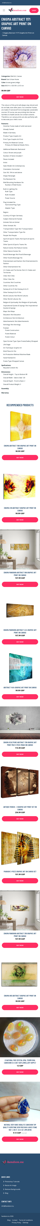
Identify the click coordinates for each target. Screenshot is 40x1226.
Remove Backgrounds (12, 1189)
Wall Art (13, 76)
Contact (14, 1220)
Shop (34, 10)
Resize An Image (10, 1185)
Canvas (19, 76)
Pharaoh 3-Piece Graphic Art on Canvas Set (20, 871)
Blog (6, 1193)
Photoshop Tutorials (12, 1182)
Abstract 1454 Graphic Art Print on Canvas (20, 687)
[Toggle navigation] (3, 10)
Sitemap (25, 1223)
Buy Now (20, 97)
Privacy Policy (16, 1223)
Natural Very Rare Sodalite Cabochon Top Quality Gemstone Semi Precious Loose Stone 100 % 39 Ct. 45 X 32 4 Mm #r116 (20, 1127)
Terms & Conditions (26, 1220)
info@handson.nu (6, 3)
